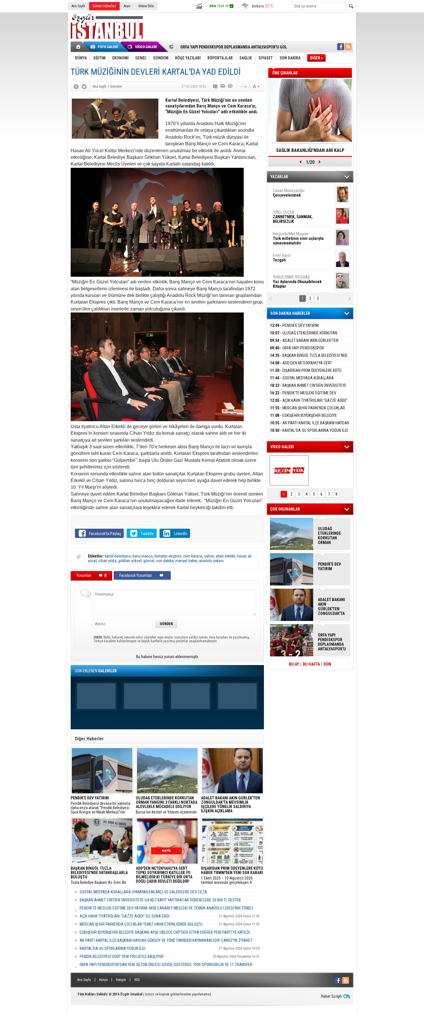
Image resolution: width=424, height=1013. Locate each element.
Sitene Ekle (146, 6)
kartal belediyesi (118, 556)
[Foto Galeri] (105, 47)
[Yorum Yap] (215, 86)
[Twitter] (84, 86)
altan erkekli (225, 556)
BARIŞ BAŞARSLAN (288, 279)
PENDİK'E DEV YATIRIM (294, 325)
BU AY (294, 664)
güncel (148, 560)
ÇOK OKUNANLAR (285, 509)
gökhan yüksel (130, 560)
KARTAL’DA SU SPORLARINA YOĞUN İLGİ (112, 948)
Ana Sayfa (78, 6)
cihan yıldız (107, 560)
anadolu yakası (211, 560)
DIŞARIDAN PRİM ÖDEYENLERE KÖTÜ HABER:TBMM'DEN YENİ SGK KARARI (306, 373)
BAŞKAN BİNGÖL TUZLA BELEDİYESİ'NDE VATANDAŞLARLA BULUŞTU (238, 47)
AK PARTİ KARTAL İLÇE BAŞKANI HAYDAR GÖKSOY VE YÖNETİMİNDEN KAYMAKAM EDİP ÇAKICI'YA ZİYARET (166, 940)
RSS (137, 980)
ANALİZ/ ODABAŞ (296, 195)
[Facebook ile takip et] (340, 46)
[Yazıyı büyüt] (256, 86)
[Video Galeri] (143, 47)
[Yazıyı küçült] (243, 86)
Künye (103, 980)
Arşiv (127, 6)
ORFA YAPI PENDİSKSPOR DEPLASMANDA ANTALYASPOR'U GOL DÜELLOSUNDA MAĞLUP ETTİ (332, 642)
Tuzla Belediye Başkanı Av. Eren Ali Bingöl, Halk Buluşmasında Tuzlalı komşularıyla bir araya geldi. (99, 875)
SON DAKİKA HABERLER (290, 313)
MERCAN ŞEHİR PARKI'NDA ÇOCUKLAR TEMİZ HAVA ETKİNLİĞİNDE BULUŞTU (141, 924)
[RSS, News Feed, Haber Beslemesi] (348, 46)
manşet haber (186, 560)
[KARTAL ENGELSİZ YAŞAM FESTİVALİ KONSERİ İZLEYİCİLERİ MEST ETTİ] (289, 470)
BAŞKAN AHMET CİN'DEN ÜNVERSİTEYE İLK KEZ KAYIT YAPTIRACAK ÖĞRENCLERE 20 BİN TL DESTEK (160, 900)
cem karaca (192, 556)
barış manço (143, 556)
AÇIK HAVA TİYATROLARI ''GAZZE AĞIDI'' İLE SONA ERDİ (125, 916)
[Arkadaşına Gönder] (223, 86)
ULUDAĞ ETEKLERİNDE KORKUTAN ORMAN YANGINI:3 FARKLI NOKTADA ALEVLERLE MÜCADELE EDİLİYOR (329, 535)
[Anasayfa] (79, 47)
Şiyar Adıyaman (295, 214)
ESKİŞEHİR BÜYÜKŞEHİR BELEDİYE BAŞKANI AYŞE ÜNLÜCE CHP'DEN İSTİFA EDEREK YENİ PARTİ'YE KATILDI (165, 932)
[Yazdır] (230, 86)
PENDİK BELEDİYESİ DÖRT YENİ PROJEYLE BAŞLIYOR (122, 956)
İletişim (121, 980)
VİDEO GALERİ (282, 447)
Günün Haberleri (104, 6)
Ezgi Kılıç (298, 257)
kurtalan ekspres (168, 556)
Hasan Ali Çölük (294, 236)
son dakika (165, 560)
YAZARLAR (279, 176)
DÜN (327, 664)
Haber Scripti (331, 996)
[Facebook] (76, 86)
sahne (209, 556)
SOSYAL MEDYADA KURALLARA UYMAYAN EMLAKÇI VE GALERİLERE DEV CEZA (143, 892)
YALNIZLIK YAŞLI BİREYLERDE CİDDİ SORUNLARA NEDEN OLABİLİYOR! (310, 152)
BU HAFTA (311, 664)
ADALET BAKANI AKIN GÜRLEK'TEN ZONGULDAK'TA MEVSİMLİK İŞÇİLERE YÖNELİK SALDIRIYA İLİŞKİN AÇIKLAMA (331, 606)
